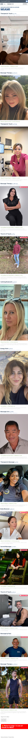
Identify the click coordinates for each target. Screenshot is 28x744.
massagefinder (5, 1)
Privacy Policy (11, 737)
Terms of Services (4, 737)
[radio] (1, 4)
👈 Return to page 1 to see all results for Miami (12, 727)
